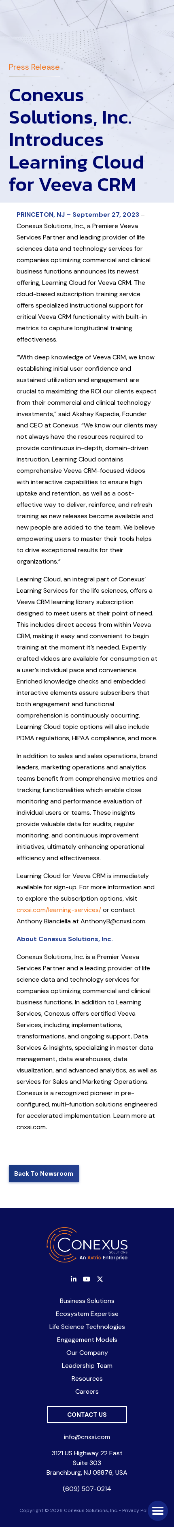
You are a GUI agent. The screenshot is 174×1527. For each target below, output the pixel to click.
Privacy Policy (138, 1510)
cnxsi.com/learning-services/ (59, 910)
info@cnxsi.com (87, 1437)
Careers (87, 1391)
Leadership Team (87, 1365)
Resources (87, 1378)
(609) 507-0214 (87, 1488)
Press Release (34, 67)
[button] (158, 1511)
